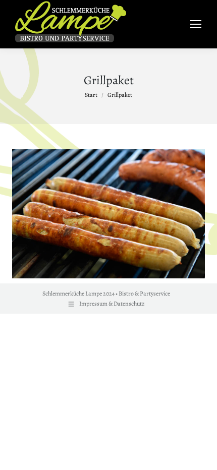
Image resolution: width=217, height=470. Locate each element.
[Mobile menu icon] (196, 24)
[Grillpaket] (108, 213)
